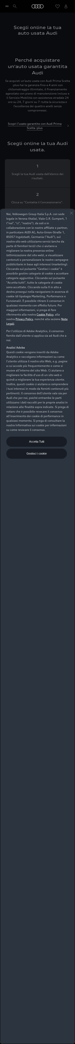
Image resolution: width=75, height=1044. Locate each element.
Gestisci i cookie (37, 453)
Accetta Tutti (36, 441)
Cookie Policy (45, 314)
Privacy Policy (24, 319)
